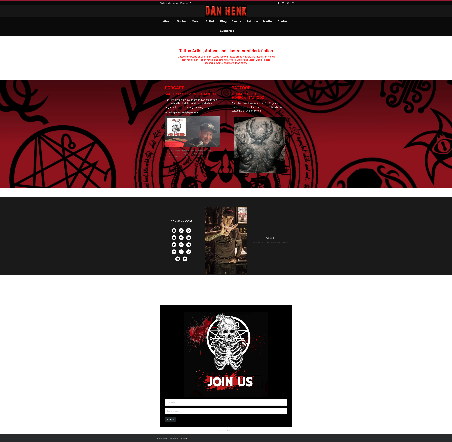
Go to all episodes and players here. (181, 112)
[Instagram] (287, 3)
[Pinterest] (177, 258)
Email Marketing (222, 430)
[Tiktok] (188, 251)
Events (237, 21)
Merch (196, 21)
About (167, 21)
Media (267, 21)
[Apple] (174, 237)
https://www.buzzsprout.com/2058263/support (188, 156)
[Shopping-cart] (188, 244)
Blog (223, 21)
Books (181, 21)
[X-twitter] (181, 230)
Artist (210, 21)
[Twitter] (283, 3)
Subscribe (227, 31)
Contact (283, 21)
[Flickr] (188, 237)
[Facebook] (278, 3)
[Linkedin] (185, 258)
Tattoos (252, 21)
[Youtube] (292, 3)
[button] (233, 144)
